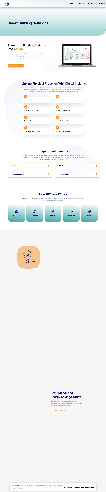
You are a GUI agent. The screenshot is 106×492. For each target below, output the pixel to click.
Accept (89, 487)
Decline (79, 487)
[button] (70, 4)
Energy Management (18, 174)
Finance (13, 166)
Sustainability (63, 174)
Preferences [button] (21, 488)
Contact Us (101, 3)
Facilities (61, 166)
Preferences (69, 487)
